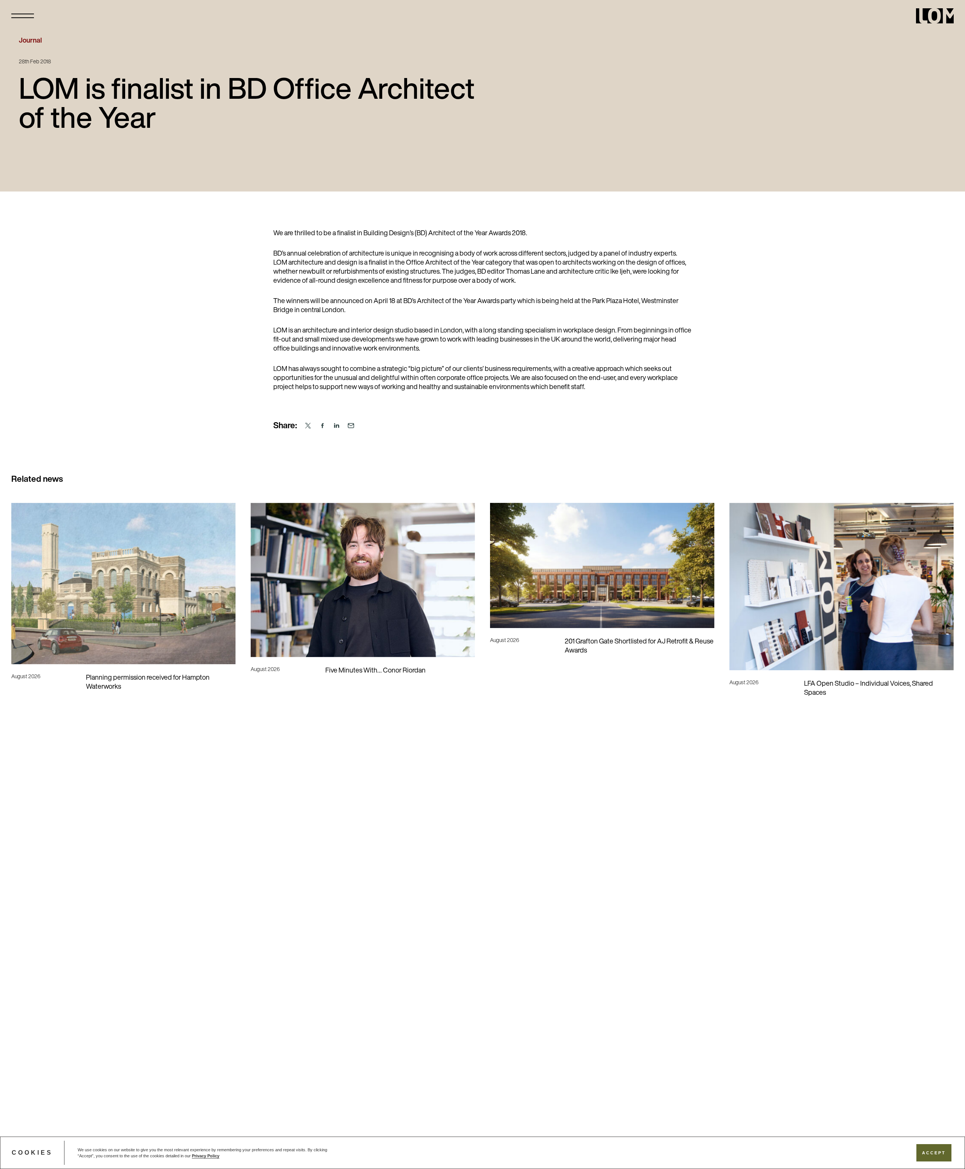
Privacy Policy (205, 1156)
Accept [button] (934, 1153)
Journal (30, 41)
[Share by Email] (351, 425)
